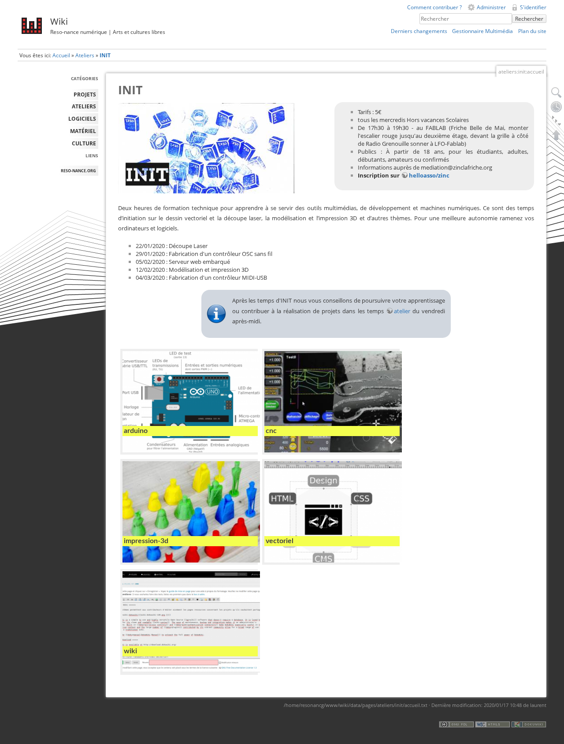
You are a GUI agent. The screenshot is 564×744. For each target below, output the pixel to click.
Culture (84, 143)
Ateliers (84, 55)
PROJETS (85, 94)
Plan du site (532, 31)
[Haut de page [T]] (556, 135)
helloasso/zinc (429, 175)
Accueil (61, 55)
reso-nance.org (78, 171)
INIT (105, 55)
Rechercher (529, 18)
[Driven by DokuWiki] (528, 724)
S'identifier (533, 7)
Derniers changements (419, 31)
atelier (402, 311)
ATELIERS (84, 106)
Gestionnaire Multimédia (482, 31)
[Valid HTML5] (492, 724)
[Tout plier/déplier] (556, 121)
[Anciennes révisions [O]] (556, 107)
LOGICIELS (82, 118)
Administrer (491, 7)
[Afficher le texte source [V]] (556, 92)
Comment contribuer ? (434, 7)
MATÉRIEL (83, 131)
